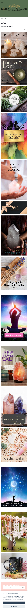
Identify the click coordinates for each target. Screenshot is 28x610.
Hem (2, 18)
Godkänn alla (14, 602)
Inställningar (14, 606)
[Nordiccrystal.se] (14, 9)
